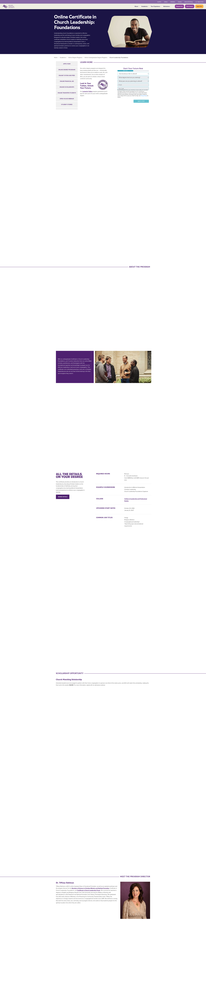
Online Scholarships (67, 87)
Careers (180, 1)
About (136, 6)
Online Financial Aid (67, 81)
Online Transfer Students (67, 93)
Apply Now (199, 6)
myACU (159, 1)
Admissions (166, 6)
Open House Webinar (67, 99)
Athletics (172, 1)
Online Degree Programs (66, 70)
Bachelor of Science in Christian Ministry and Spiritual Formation (90, 888)
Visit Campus (189, 6)
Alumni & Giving (189, 1)
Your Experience (155, 6)
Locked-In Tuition (87, 91)
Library (166, 1)
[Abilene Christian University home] (9, 6)
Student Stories (66, 104)
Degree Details (62, 497)
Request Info (179, 6)
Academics (144, 6)
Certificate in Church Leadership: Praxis (88, 890)
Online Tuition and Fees (67, 75)
